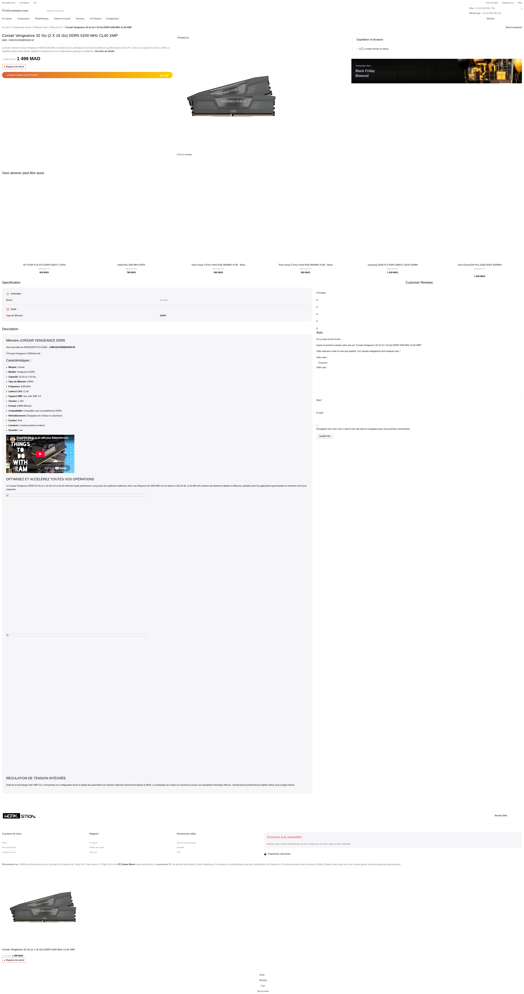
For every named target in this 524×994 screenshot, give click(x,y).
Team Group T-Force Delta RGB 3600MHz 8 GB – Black (306, 265)
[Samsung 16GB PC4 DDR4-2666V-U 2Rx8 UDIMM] (392, 220)
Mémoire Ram (41, 27)
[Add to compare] (5, 968)
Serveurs (93, 852)
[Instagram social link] (515, 815)
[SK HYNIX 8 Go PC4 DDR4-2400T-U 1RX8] (44, 220)
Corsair (164, 300)
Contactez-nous (9, 852)
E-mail (320, 413)
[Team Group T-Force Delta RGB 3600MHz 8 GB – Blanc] (218, 220)
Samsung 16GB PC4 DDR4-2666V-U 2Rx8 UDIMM (393, 265)
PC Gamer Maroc (127, 864)
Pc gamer (93, 843)
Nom (319, 400)
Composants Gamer (21, 27)
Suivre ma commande (186, 843)
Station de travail (96, 847)
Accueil (5, 27)
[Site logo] (15, 10)
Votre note (322, 357)
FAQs (4, 843)
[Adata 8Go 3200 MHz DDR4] (131, 220)
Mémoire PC (56, 27)
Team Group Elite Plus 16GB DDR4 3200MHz (480, 265)
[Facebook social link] (510, 815)
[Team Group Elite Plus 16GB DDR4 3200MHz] (480, 220)
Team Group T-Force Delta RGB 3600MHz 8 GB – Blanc (218, 265)
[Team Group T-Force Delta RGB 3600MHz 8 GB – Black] (305, 220)
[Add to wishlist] (12, 968)
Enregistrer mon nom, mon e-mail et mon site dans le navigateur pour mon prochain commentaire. (363, 429)
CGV (179, 852)
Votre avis (321, 367)
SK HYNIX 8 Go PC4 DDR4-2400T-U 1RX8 (44, 265)
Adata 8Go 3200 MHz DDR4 (131, 265)
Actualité (180, 847)
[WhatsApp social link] (520, 815)
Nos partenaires (9, 847)
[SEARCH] (448, 11)
